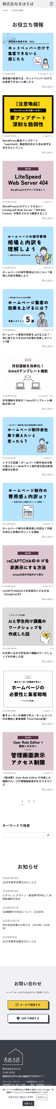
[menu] (51, 3)
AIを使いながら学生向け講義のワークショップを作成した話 (27, 654)
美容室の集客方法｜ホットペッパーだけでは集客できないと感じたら (27, 80)
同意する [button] (28, 1103)
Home (5, 10)
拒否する (42, 1097)
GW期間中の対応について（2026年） (24, 912)
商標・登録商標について (40, 1084)
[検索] (48, 835)
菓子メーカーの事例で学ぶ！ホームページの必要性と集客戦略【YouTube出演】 (27, 717)
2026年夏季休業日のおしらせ (19, 882)
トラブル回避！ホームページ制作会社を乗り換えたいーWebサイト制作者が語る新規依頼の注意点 (27, 466)
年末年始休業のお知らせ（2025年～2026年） (26, 926)
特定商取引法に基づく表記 (14, 1084)
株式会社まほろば (18, 3)
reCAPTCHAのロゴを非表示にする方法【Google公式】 (25, 592)
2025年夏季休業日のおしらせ (19, 941)
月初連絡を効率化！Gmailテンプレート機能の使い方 (27, 402)
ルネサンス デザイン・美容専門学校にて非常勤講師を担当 (27, 897)
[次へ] (33, 801)
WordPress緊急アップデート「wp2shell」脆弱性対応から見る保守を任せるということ (26, 144)
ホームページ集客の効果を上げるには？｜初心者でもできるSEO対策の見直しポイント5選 (27, 338)
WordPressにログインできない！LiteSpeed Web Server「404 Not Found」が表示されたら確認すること (24, 209)
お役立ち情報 (17, 10)
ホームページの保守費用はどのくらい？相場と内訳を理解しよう (27, 273)
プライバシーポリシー (12, 1081)
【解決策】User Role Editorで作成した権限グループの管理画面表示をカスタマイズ (27, 781)
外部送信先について (35, 1081)
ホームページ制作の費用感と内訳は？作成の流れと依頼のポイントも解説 (27, 530)
